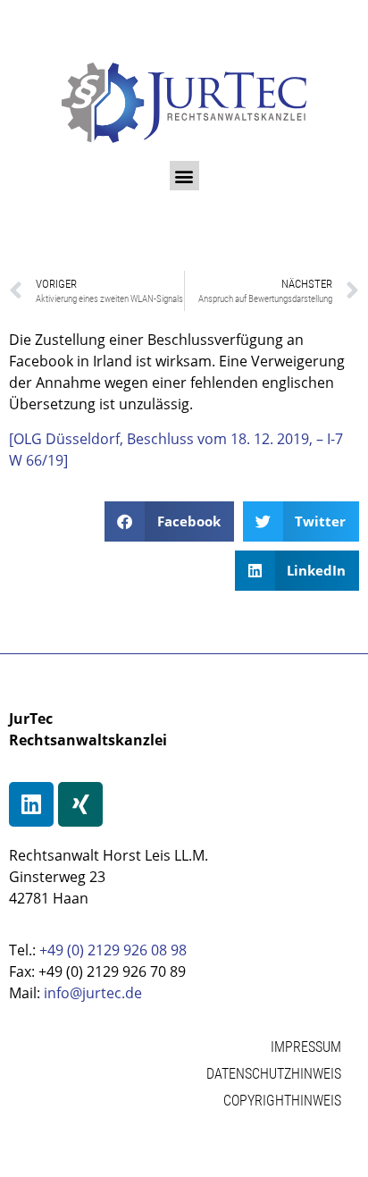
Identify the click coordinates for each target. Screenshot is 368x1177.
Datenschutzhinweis (273, 1073)
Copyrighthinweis (282, 1100)
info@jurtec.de (93, 993)
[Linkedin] (31, 804)
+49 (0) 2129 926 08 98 (113, 950)
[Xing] (80, 804)
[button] (184, 175)
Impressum (306, 1046)
